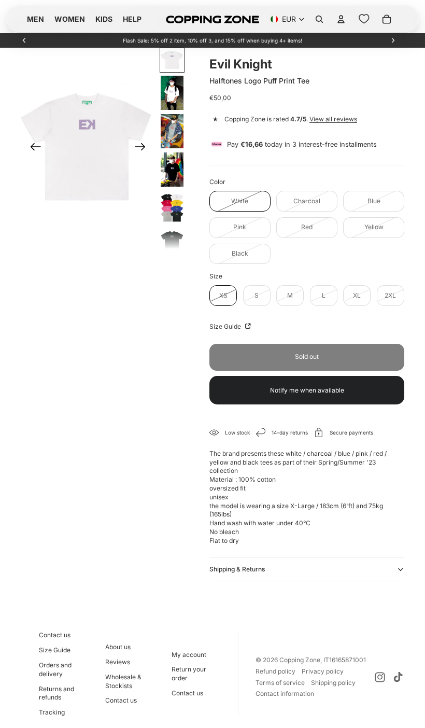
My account (189, 655)
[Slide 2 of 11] (172, 93)
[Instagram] (380, 677)
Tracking (52, 712)
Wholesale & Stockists (123, 681)
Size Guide (226, 326)
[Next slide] (392, 40)
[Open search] (319, 19)
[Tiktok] (398, 677)
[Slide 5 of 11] (172, 208)
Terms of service (280, 683)
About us (118, 647)
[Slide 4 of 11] (172, 169)
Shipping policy (333, 683)
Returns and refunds (56, 693)
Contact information (285, 693)
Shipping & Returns (237, 569)
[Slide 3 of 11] (172, 131)
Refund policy (275, 671)
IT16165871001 (344, 660)
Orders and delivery (55, 669)
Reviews (117, 662)
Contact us (54, 635)
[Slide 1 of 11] (172, 60)
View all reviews (333, 119)
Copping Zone (299, 660)
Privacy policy (323, 671)
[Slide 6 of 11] (172, 240)
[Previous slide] (24, 40)
